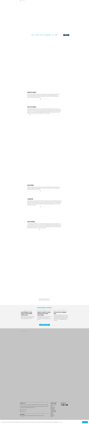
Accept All (85, 422)
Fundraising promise (53, 410)
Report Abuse (52, 408)
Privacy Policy (61, 422)
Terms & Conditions (53, 411)
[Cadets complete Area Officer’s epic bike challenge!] (44, 316)
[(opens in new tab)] (26, 365)
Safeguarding (52, 415)
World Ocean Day (30, 205)
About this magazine (53, 404)
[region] (44, 422)
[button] (66, 35)
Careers (52, 416)
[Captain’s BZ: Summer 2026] (61, 316)
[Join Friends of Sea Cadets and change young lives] (28, 316)
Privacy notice (53, 409)
